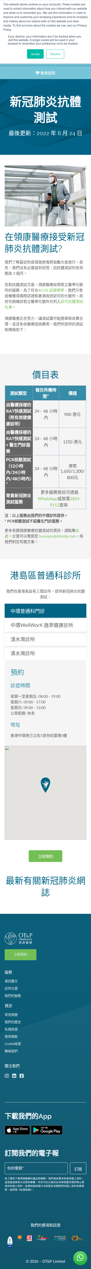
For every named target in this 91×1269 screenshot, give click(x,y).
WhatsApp (47, 499)
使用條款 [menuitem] (11, 1036)
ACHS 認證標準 (51, 290)
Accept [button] (35, 54)
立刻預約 (45, 856)
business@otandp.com (57, 536)
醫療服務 (47, 73)
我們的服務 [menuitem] (13, 996)
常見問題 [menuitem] (11, 1015)
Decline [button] (55, 54)
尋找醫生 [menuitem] (11, 981)
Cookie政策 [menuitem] (13, 1044)
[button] (45, 785)
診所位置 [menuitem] (11, 988)
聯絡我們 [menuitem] (11, 1051)
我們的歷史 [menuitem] (13, 1022)
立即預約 (20, 954)
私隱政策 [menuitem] (11, 1029)
